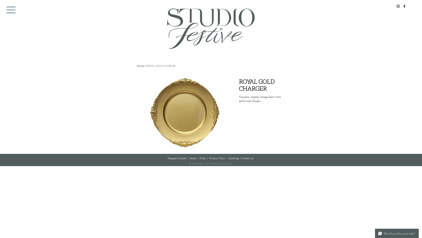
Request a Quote (177, 158)
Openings (234, 158)
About (193, 158)
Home (140, 65)
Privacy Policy (217, 158)
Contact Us (247, 158)
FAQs (203, 158)
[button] (11, 10)
